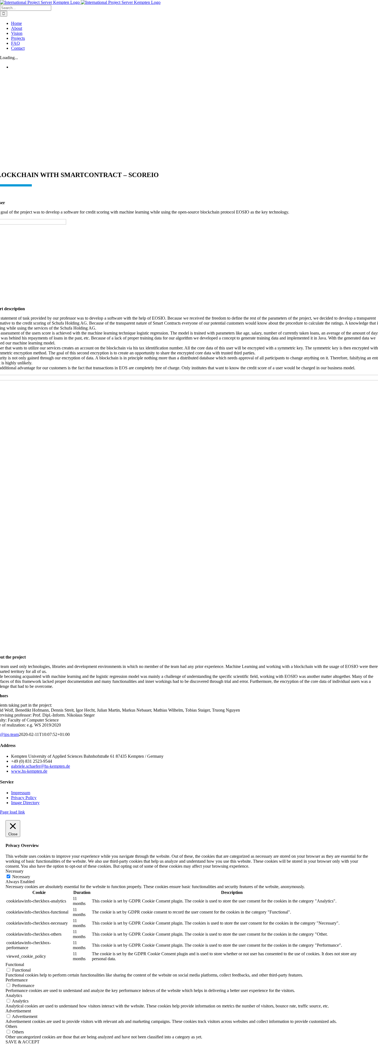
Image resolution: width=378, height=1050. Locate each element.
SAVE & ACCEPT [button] (23, 1042)
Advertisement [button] (18, 1011)
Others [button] (11, 1026)
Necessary (21, 876)
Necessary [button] (15, 871)
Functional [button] (15, 964)
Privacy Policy (24, 797)
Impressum (20, 792)
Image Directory (25, 802)
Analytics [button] (14, 995)
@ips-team (9, 734)
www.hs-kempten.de (29, 771)
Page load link (12, 812)
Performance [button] (17, 980)
